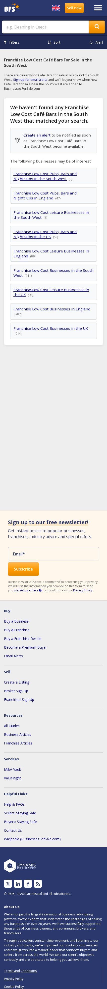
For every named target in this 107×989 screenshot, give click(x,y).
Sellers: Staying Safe (20, 813)
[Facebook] (28, 883)
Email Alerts (13, 656)
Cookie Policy (14, 986)
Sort (57, 42)
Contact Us (13, 830)
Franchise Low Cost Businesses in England (51, 308)
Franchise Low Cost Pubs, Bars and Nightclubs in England (45, 195)
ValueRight (12, 778)
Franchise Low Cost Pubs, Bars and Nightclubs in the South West (45, 176)
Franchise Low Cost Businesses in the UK (50, 328)
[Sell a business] (74, 8)
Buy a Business (16, 621)
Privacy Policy (82, 590)
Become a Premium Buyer (25, 647)
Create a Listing (16, 682)
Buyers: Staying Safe (20, 821)
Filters (14, 42)
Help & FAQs (14, 804)
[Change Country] (56, 8)
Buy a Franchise (17, 630)
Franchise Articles (18, 743)
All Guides (12, 725)
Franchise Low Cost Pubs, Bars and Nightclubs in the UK (45, 234)
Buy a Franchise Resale (22, 638)
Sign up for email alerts (30, 79)
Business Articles (17, 734)
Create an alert (37, 135)
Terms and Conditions (20, 970)
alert (99, 42)
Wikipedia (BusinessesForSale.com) (32, 839)
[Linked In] (18, 883)
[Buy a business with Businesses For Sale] (14, 8)
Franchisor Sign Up (19, 699)
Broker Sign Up (16, 690)
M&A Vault (12, 769)
